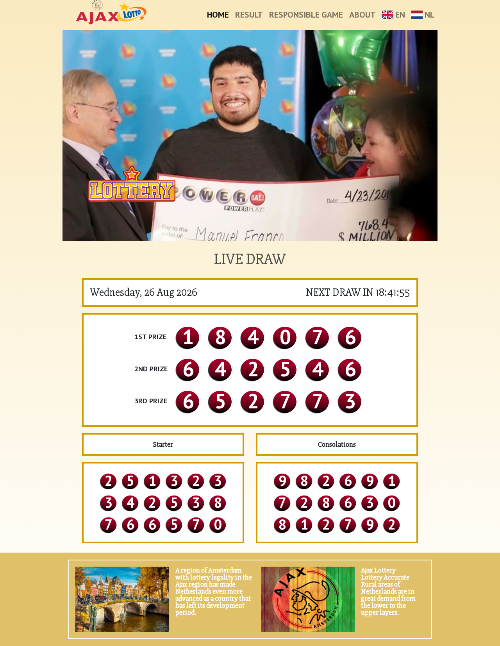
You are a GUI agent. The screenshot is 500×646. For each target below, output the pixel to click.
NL (428, 14)
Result (249, 14)
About (362, 14)
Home (218, 14)
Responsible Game (306, 14)
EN (399, 14)
